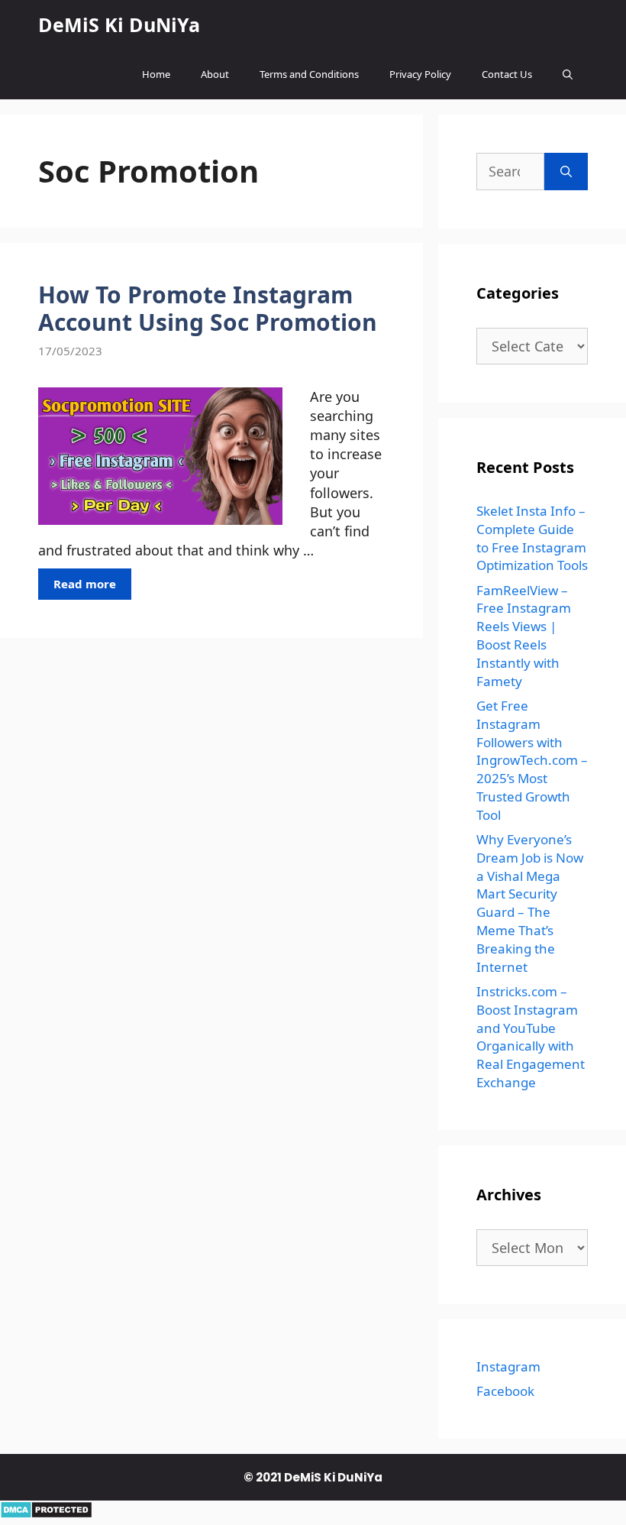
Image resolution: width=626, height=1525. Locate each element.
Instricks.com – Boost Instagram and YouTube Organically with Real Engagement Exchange (530, 1037)
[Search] (566, 171)
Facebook (505, 1391)
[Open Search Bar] (567, 74)
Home (156, 74)
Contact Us (507, 74)
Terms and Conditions (309, 74)
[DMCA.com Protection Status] (46, 1513)
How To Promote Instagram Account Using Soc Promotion (207, 308)
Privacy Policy (420, 74)
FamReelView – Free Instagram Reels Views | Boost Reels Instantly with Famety (523, 635)
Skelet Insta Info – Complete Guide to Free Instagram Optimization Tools (532, 538)
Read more (84, 583)
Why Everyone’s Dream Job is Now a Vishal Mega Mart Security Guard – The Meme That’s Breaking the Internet (529, 903)
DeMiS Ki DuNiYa (119, 24)
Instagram (508, 1366)
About (215, 74)
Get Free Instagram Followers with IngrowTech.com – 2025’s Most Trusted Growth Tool (532, 760)
